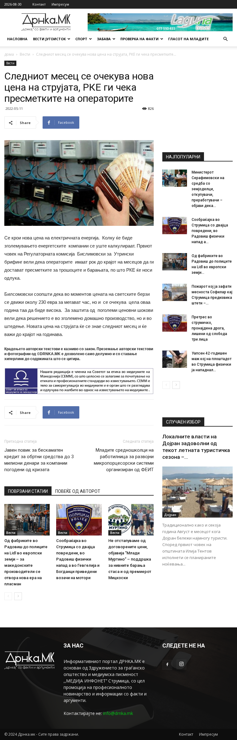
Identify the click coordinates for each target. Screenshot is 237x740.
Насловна (17, 39)
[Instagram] (181, 664)
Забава (104, 39)
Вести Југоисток (49, 39)
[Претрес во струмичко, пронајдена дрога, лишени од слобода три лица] (174, 323)
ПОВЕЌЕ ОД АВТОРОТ (77, 491)
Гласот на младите (188, 39)
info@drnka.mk (118, 713)
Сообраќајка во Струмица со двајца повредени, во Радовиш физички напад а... (210, 230)
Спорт (81, 39)
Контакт (39, 4)
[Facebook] (167, 665)
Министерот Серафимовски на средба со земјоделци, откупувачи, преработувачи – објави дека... (208, 189)
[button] (225, 39)
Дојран (170, 515)
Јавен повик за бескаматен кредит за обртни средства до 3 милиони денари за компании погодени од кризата (39, 459)
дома (9, 54)
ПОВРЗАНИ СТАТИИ (28, 491)
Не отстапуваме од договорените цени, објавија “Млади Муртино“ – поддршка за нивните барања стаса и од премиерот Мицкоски (129, 559)
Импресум (60, 4)
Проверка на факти (139, 39)
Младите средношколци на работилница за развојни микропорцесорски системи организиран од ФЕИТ (124, 459)
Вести (25, 54)
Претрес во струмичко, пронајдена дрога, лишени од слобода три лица (209, 328)
